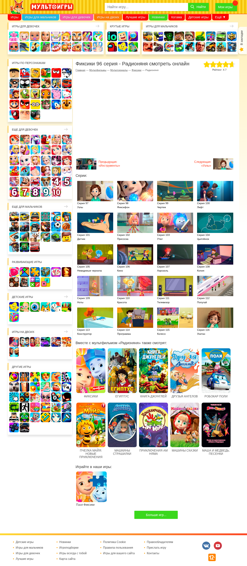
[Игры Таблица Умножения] (45, 282)
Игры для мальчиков (40, 17)
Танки (200, 36)
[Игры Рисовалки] (45, 307)
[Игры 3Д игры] (45, 377)
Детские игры (198, 17)
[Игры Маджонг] (56, 272)
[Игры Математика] (35, 282)
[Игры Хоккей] (14, 237)
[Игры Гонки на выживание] (45, 227)
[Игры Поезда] (56, 237)
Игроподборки (68, 547)
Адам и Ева (35, 73)
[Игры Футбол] (56, 227)
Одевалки (14, 36)
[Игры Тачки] (35, 247)
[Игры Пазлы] (35, 272)
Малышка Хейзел (24, 36)
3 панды (67, 73)
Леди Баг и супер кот (35, 83)
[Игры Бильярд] (56, 397)
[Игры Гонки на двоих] (45, 342)
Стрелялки (158, 36)
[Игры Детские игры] (14, 307)
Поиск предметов (133, 36)
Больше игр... (156, 515)
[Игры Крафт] (45, 217)
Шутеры (158, 47)
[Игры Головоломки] (45, 272)
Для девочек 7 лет (25, 192)
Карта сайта (67, 558)
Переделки (14, 181)
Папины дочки (56, 171)
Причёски (25, 150)
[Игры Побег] (24, 377)
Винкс (14, 139)
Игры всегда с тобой (73, 553)
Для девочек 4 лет (56, 181)
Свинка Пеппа (56, 94)
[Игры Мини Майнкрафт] (66, 417)
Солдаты (190, 36)
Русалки (67, 160)
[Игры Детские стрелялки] (66, 307)
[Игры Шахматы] (66, 272)
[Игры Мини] (35, 407)
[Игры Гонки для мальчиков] (24, 217)
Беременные (35, 171)
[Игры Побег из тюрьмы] (14, 417)
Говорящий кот (46, 104)
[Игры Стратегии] (24, 282)
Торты (56, 47)
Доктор (66, 36)
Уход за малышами (35, 36)
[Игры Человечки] (66, 397)
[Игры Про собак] (14, 387)
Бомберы (35, 115)
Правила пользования (118, 547)
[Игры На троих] (35, 377)
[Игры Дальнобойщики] (35, 227)
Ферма (14, 171)
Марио (14, 104)
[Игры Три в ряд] (14, 272)
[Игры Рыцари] (66, 217)
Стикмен (25, 83)
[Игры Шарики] (35, 387)
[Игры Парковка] (14, 217)
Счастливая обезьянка (46, 94)
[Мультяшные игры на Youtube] (218, 546)
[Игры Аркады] (66, 407)
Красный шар (56, 73)
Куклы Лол (14, 47)
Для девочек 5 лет (67, 181)
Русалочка (56, 150)
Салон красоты (87, 47)
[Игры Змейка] (14, 407)
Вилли (25, 73)
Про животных (46, 181)
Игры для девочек (76, 17)
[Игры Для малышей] (24, 307)
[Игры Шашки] (14, 282)
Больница (14, 150)
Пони (25, 171)
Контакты (153, 553)
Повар (25, 181)
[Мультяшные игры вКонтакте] (206, 546)
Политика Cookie (114, 542)
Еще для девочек (25, 129)
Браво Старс (232, 36)
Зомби (169, 36)
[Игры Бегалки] (35, 417)
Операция (98, 47)
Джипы (211, 47)
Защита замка (211, 36)
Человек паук (14, 115)
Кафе (67, 150)
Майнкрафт (179, 36)
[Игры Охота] (35, 237)
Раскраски (46, 139)
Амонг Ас (112, 47)
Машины (221, 36)
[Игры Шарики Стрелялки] (14, 377)
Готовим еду (66, 47)
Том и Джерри (56, 83)
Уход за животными (77, 47)
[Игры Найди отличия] (35, 307)
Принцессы (35, 150)
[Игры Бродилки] (56, 407)
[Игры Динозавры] (56, 377)
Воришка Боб (14, 83)
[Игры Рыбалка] (45, 237)
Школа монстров (56, 160)
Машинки (179, 47)
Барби (45, 36)
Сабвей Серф (14, 94)
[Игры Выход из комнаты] (24, 407)
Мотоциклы (221, 47)
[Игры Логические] (24, 272)
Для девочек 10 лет (56, 192)
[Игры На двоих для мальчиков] (24, 342)
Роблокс (14, 73)
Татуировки (45, 47)
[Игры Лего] (66, 237)
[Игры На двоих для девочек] (35, 342)
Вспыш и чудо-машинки (67, 83)
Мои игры (225, 7)
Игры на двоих (108, 17)
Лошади (35, 139)
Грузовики (232, 47)
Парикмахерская (46, 150)
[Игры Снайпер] (14, 227)
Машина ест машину (169, 47)
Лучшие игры (135, 17)
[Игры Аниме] (56, 417)
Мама (67, 139)
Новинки (158, 17)
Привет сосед (148, 47)
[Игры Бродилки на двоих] (66, 342)
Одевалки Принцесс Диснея (46, 171)
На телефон (133, 47)
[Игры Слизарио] (66, 377)
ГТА (200, 47)
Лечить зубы (35, 181)
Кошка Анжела (25, 160)
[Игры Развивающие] (14, 317)
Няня (56, 139)
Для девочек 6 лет (14, 192)
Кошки (77, 36)
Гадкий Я (25, 115)
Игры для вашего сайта (119, 553)
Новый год (67, 171)
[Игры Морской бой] (56, 387)
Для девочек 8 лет (35, 192)
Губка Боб (35, 94)
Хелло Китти (67, 94)
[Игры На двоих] (14, 342)
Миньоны (35, 104)
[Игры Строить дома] (35, 397)
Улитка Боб (46, 73)
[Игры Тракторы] (24, 227)
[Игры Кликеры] (14, 397)
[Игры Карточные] (66, 387)
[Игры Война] (35, 217)
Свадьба (35, 160)
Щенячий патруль (67, 104)
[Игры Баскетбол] (66, 227)
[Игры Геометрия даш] (45, 417)
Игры (14, 17)
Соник (56, 104)
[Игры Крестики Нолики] (24, 397)
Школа (25, 139)
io (112, 36)
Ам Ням (25, 94)
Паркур (190, 47)
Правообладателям (160, 542)
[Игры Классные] (45, 397)
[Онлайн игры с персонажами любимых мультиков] (51, 7)
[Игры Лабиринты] (45, 407)
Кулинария (35, 47)
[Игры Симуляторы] (24, 427)
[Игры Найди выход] (24, 387)
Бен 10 (46, 83)
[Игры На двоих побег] (56, 342)
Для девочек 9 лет (46, 192)
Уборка (56, 36)
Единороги (98, 36)
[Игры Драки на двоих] (14, 352)
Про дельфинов (24, 47)
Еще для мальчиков (27, 206)
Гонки (148, 36)
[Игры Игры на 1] (45, 387)
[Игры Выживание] (24, 237)
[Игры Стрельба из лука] (56, 217)
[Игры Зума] (24, 417)
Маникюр (87, 36)
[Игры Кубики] (56, 307)
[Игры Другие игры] (14, 427)
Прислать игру (156, 547)
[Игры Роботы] (14, 247)
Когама (176, 17)
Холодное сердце (46, 160)
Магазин (14, 160)
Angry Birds (25, 104)
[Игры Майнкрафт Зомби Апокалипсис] (24, 247)
